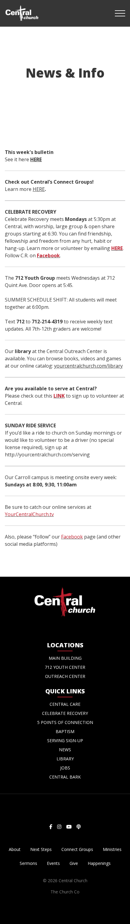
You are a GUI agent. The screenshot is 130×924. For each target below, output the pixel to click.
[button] (120, 13)
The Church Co (65, 892)
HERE (36, 159)
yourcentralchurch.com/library (88, 365)
